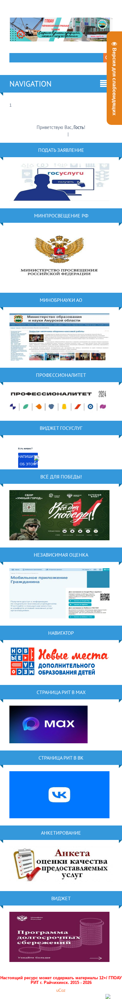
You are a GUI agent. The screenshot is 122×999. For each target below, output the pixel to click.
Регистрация (54, 134)
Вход (74, 134)
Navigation (30, 84)
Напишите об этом (28, 460)
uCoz (61, 990)
